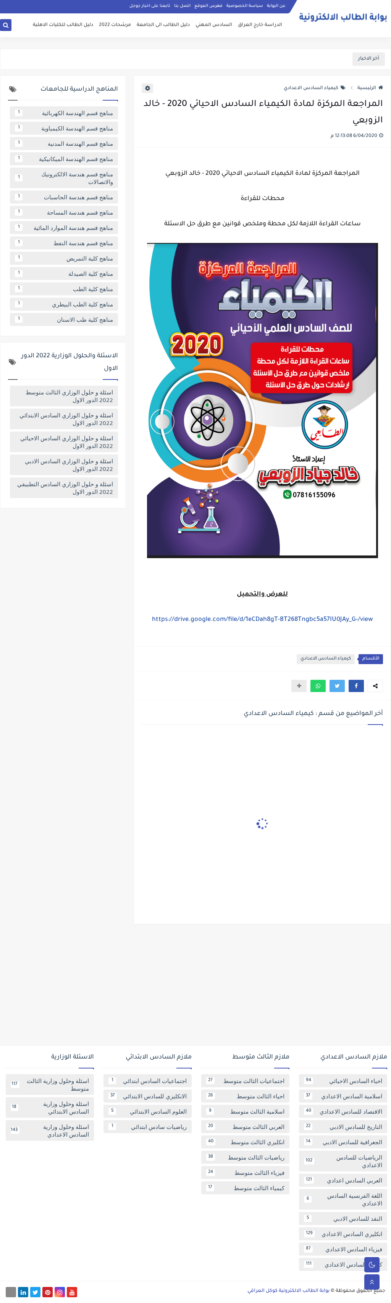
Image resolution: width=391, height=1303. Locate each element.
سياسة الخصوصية (244, 6)
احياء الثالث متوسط (246, 1096)
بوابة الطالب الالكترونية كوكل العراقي (288, 1291)
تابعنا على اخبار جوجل (149, 6)
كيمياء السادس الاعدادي (311, 88)
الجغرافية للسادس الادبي (344, 1142)
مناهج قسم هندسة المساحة (65, 212)
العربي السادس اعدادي (344, 1180)
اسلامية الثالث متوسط (247, 1111)
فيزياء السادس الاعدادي (344, 1249)
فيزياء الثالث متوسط (246, 1172)
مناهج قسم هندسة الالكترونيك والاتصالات (65, 178)
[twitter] (35, 1292)
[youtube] (72, 1292)
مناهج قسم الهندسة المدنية (65, 143)
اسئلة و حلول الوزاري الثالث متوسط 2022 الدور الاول (69, 396)
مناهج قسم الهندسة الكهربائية (65, 113)
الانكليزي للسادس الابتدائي (148, 1096)
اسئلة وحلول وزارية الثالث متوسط (50, 1084)
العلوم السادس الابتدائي (149, 1111)
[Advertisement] (195, 987)
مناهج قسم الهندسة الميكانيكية (65, 159)
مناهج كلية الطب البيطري (65, 304)
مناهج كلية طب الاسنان (65, 319)
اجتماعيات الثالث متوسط (246, 1081)
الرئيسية (366, 88)
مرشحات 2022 (115, 25)
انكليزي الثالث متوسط (246, 1142)
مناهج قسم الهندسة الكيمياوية (65, 128)
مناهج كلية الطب (65, 289)
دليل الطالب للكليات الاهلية (63, 25)
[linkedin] (23, 1292)
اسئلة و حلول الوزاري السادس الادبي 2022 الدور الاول (69, 464)
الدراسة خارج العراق (260, 25)
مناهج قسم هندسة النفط (65, 243)
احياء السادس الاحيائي (344, 1081)
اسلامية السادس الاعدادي (344, 1096)
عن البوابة (276, 6)
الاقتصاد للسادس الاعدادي (344, 1111)
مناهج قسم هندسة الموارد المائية (65, 227)
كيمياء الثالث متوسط (246, 1188)
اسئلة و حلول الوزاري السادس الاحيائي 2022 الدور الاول (66, 442)
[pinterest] (47, 1292)
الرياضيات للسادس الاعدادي (343, 1161)
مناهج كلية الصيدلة (65, 273)
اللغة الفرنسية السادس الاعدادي (345, 1199)
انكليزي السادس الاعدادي (344, 1234)
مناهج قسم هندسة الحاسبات (65, 197)
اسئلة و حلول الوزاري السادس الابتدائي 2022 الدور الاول (66, 419)
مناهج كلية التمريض (65, 258)
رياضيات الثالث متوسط (246, 1157)
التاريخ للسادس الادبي (344, 1126)
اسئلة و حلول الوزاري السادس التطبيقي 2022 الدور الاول (65, 487)
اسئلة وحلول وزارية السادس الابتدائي (50, 1107)
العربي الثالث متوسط (246, 1126)
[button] (356, 686)
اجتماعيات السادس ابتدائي (149, 1081)
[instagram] (60, 1292)
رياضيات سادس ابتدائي (149, 1126)
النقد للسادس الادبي (345, 1218)
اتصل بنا (182, 6)
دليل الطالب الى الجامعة (163, 25)
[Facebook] (11, 1292)
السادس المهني (214, 25)
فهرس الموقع (208, 6)
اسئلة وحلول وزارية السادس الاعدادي (50, 1130)
